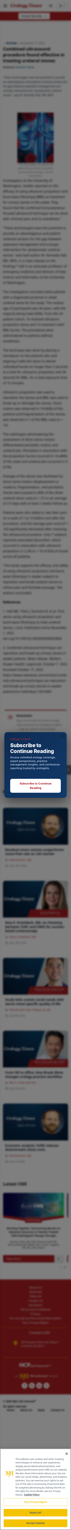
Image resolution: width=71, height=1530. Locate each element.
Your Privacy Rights (35, 1502)
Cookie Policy (32, 1494)
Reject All (35, 1512)
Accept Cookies (35, 1523)
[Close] (67, 1454)
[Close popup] (62, 736)
